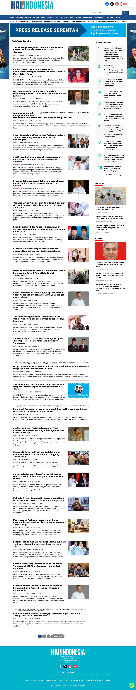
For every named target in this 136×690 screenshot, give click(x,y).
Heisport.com (61, 675)
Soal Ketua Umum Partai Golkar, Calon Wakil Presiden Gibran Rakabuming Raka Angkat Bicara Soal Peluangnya (38, 430)
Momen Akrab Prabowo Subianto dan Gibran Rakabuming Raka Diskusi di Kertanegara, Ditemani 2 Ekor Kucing (39, 522)
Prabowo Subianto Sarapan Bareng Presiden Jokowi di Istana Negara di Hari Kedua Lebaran (37, 249)
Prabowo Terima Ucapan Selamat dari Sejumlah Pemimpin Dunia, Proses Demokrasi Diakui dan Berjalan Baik (37, 588)
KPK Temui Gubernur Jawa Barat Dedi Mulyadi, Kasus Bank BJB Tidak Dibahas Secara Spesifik (114, 158)
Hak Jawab (91, 681)
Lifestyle (58, 17)
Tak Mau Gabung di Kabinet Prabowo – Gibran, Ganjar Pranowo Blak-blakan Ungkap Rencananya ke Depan (38, 318)
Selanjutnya (57, 636)
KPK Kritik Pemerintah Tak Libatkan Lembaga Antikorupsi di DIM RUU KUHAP (110, 264)
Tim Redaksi (51, 681)
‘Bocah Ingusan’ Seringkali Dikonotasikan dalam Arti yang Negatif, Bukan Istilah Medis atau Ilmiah (113, 70)
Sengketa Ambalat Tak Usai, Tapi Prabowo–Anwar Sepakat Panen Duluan (113, 94)
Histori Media (37, 681)
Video (118, 17)
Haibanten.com (96, 675)
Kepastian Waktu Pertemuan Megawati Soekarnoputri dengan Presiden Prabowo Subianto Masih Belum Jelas (39, 71)
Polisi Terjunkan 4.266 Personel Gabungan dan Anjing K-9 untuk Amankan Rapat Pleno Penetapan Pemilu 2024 (39, 229)
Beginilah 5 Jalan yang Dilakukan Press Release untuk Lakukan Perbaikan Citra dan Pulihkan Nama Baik (110, 287)
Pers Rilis (110, 17)
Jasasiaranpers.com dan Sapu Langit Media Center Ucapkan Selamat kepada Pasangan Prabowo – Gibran (39, 386)
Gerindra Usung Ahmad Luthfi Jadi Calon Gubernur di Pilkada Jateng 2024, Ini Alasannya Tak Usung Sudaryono (39, 205)
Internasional (99, 17)
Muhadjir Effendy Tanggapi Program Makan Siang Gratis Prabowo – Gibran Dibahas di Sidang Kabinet (39, 499)
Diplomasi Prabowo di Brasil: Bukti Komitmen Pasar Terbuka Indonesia (110, 217)
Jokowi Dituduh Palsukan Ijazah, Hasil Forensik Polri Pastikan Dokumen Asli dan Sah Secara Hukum (113, 106)
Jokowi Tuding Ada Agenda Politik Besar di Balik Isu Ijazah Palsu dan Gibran (109, 275)
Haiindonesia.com (37, 675)
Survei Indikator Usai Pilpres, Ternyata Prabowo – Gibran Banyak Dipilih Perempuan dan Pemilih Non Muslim (38, 476)
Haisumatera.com (117, 675)
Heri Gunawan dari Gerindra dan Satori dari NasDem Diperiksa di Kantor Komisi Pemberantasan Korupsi (39, 93)
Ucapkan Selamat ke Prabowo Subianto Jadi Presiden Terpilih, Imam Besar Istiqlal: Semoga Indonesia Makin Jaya (51, 367)
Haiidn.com (17, 675)
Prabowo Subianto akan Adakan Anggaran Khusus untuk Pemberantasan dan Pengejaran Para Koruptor (38, 183)
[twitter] (112, 5)
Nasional (20, 17)
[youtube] (75, 668)
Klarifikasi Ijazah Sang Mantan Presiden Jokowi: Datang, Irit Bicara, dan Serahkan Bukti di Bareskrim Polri (113, 145)
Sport (66, 17)
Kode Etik (63, 681)
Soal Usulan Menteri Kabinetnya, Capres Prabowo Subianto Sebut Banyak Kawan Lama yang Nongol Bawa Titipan (38, 294)
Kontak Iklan (104, 681)
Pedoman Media (77, 681)
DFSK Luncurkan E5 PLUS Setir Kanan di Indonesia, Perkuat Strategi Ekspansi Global (114, 117)
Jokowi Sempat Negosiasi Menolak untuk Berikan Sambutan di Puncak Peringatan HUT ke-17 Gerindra (38, 49)
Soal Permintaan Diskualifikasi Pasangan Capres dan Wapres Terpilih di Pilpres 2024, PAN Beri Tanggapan (38, 340)
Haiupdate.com (50, 675)
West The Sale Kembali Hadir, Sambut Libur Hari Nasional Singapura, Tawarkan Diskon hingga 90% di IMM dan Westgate (113, 171)
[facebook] (107, 5)
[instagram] (117, 5)
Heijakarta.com (73, 675)
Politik (28, 17)
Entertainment (47, 17)
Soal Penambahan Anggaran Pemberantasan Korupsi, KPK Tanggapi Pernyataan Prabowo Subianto (36, 159)
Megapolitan (75, 17)
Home (12, 17)
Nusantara (87, 17)
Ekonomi (36, 17)
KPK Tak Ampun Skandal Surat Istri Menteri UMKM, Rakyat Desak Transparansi (113, 82)
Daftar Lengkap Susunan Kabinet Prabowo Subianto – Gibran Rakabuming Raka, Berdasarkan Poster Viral (39, 544)
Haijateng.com (85, 675)
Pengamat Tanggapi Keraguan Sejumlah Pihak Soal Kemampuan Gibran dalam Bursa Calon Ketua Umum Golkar (50, 410)
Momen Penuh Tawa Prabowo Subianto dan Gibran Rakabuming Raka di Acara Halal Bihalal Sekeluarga (39, 273)
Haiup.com (25, 675)
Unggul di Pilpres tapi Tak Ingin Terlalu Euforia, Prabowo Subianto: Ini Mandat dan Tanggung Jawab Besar (36, 454)
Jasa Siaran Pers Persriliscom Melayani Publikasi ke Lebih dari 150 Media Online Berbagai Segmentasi (42, 21)
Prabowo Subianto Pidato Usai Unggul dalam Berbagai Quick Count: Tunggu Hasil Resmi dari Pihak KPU (47, 614)
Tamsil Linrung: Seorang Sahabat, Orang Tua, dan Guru (109, 208)
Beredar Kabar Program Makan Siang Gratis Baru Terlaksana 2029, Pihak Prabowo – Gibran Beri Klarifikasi (38, 566)
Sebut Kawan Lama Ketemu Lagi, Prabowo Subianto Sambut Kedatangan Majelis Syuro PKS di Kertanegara (39, 137)
